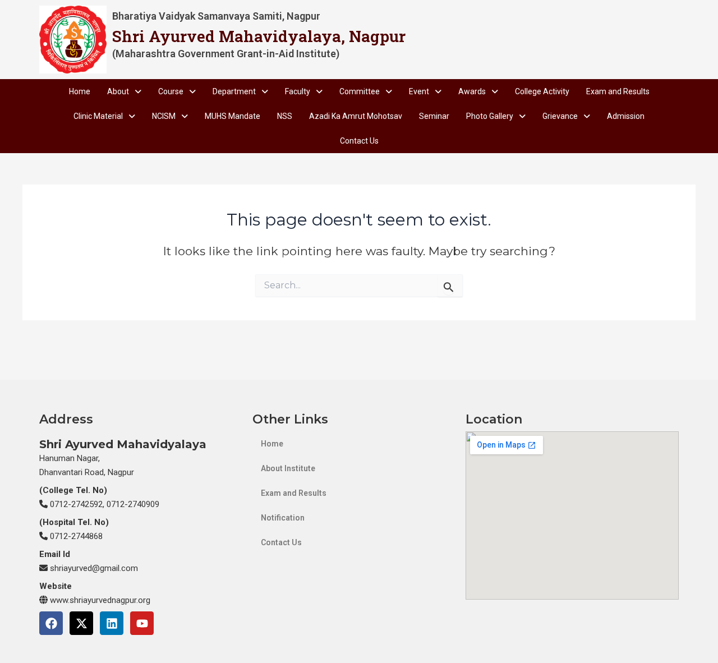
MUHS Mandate (232, 116)
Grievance (560, 116)
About (118, 91)
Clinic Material (98, 116)
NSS (284, 116)
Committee (359, 91)
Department (234, 91)
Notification (283, 517)
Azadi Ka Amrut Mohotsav (355, 116)
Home (79, 91)
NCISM (164, 116)
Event (419, 91)
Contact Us (359, 140)
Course (170, 91)
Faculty (297, 91)
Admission (626, 116)
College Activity (542, 91)
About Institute (288, 468)
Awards (472, 91)
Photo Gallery (489, 116)
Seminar (434, 116)
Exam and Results (618, 91)
